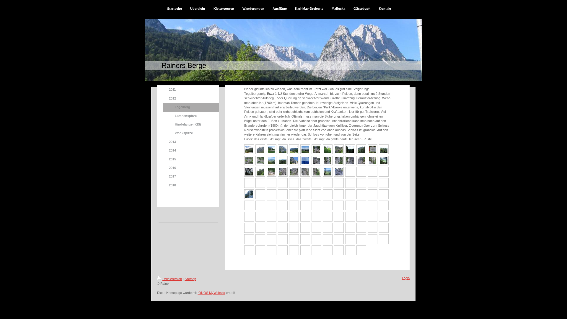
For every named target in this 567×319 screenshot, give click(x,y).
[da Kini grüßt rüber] (282, 149)
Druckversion (172, 279)
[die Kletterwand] (260, 149)
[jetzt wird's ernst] (316, 160)
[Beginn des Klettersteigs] (260, 160)
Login (406, 278)
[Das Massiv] (249, 149)
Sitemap (190, 279)
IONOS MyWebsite (211, 292)
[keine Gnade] (339, 160)
